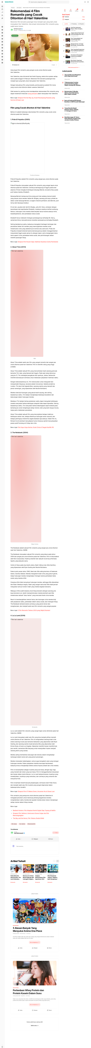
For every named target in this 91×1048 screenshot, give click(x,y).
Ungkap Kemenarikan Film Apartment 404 (40, 877)
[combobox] (49, 2)
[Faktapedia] (2, 26)
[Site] (2, 18)
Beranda (13, 7)
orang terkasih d (33, 93)
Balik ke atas (34, 1025)
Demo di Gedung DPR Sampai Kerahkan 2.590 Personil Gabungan (74, 101)
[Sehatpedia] (2, 29)
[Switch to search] (29, 2)
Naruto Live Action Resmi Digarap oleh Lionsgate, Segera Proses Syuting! (28, 877)
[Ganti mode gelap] (85, 2)
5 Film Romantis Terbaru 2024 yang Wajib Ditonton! (34, 610)
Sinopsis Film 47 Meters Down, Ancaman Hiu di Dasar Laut (36, 791)
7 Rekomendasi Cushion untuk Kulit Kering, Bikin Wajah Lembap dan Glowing (72, 84)
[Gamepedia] (2, 41)
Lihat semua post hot (73, 67)
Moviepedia (19, 7)
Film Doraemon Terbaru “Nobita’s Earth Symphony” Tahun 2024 (53, 877)
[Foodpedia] (2, 56)
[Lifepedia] (2, 35)
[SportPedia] (2, 47)
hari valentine (22, 823)
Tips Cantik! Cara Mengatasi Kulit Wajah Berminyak (72, 75)
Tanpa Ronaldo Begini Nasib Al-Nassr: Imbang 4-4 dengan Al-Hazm (71, 109)
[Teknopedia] (2, 62)
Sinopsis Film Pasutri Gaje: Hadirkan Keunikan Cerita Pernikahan (38, 242)
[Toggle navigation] (2, 2)
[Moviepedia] (2, 38)
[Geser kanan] (57, 861)
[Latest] (2, 9)
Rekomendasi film (31, 823)
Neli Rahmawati (17, 28)
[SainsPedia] (2, 59)
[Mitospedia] (2, 50)
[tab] (66, 24)
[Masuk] (88, 2)
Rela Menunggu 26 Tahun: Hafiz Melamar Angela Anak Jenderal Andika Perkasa (72, 119)
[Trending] (2, 12)
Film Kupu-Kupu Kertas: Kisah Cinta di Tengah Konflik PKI (36, 427)
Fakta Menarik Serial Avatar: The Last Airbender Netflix (16, 877)
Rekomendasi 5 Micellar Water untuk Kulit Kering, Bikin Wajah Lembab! (71, 93)
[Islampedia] (2, 53)
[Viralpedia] (2, 32)
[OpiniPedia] (2, 44)
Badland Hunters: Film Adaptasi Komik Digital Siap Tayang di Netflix (34, 810)
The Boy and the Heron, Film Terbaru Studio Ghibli (28, 818)
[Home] (2, 6)
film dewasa (14, 823)
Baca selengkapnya (34, 942)
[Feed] (2, 15)
